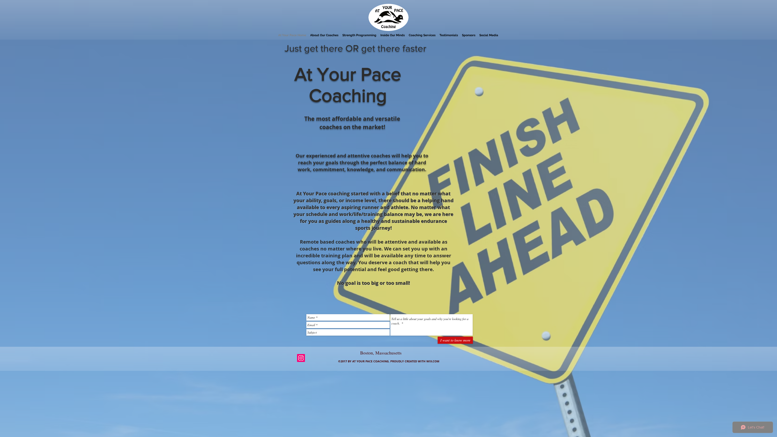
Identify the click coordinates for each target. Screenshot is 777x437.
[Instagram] (301, 358)
